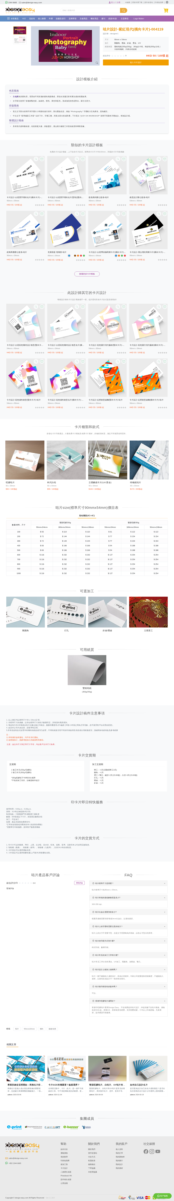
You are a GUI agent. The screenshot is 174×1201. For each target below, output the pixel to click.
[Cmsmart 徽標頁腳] (22, 1148)
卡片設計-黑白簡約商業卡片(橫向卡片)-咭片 (148, 252)
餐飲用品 (94, 19)
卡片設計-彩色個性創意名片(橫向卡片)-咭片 (66, 400)
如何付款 (64, 1149)
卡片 (24, 19)
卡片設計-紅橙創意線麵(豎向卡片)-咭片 (106, 400)
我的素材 (119, 1168)
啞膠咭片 (10, 482)
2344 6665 (12, 3)
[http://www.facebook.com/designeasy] (145, 1151)
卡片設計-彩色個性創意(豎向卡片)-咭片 (24, 400)
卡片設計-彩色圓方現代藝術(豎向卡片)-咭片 (107, 345)
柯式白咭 (51, 482)
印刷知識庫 (65, 1161)
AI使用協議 (92, 1172)
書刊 (103, 19)
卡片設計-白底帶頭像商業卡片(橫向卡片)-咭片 (107, 252)
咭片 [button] (17, 1029)
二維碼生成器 (66, 1172)
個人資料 (119, 1149)
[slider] (119, 56)
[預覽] (42, 159)
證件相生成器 (66, 1179)
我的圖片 (119, 1161)
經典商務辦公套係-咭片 (17, 252)
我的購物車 (120, 1157)
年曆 (51, 19)
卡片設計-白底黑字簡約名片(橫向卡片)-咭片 (25, 197)
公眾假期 (64, 1183)
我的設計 (119, 1164)
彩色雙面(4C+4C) (87, 516)
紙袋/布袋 (112, 19)
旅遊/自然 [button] (52, 1029)
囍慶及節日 (61, 19)
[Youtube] (157, 1151)
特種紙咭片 (135, 482)
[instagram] (151, 1151)
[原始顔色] (69, 256)
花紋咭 (32, 19)
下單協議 (91, 1168)
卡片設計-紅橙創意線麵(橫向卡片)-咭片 (146, 400)
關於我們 (91, 1149)
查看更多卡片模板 (87, 274)
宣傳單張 (73, 19)
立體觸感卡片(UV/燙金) (100, 482)
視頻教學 (64, 1157)
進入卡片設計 (136, 62)
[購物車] (166, 10)
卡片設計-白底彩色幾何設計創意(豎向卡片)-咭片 (25, 345)
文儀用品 (83, 19)
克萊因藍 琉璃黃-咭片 (57, 252)
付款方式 (91, 1157)
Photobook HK (66, 1176)
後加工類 (64, 1164)
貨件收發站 (92, 1153)
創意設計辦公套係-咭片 (140, 197)
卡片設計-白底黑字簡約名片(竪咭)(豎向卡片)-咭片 (66, 197)
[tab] (20, 30)
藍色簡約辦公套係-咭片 (99, 197)
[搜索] (123, 10)
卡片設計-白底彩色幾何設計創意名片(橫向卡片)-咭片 (66, 345)
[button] (167, 2)
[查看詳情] (36, 159)
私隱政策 (91, 1161)
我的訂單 (119, 1153)
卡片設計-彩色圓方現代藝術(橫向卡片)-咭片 (148, 345)
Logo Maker (139, 19)
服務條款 (91, 1164)
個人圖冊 (42, 19)
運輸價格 (64, 1153)
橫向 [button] (41, 1029)
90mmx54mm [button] (29, 1029)
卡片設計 (64, 1168)
